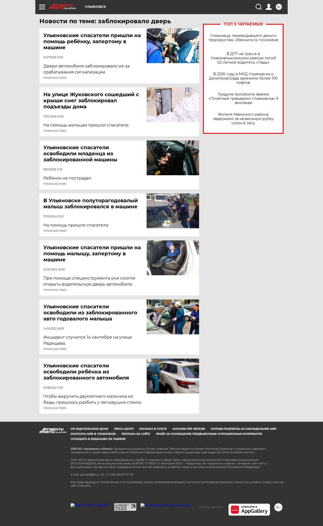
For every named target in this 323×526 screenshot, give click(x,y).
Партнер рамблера (211, 507)
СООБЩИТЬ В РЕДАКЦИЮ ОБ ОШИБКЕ (98, 439)
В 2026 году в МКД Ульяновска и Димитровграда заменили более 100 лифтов (243, 78)
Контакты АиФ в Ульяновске (93, 434)
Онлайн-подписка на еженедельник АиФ (243, 429)
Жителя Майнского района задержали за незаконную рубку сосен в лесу (243, 118)
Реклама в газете (153, 429)
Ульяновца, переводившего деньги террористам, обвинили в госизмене (243, 38)
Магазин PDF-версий (189, 429)
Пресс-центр (123, 429)
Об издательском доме (89, 429)
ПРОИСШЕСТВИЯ (54, 78)
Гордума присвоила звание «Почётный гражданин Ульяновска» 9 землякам (243, 98)
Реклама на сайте (136, 434)
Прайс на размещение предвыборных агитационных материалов (209, 434)
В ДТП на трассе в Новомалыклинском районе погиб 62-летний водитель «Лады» (243, 58)
